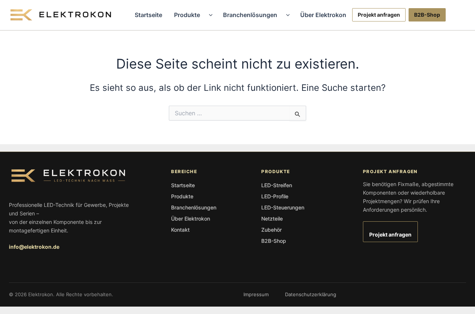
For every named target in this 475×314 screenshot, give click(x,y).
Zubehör (271, 230)
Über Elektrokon (323, 15)
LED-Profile (274, 196)
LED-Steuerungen (282, 207)
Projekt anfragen (379, 14)
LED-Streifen (276, 185)
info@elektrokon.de (34, 247)
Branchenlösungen (250, 15)
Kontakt (180, 230)
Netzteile (272, 218)
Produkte (187, 15)
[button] (209, 15)
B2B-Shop (427, 14)
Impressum (256, 294)
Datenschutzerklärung (310, 294)
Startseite (148, 15)
